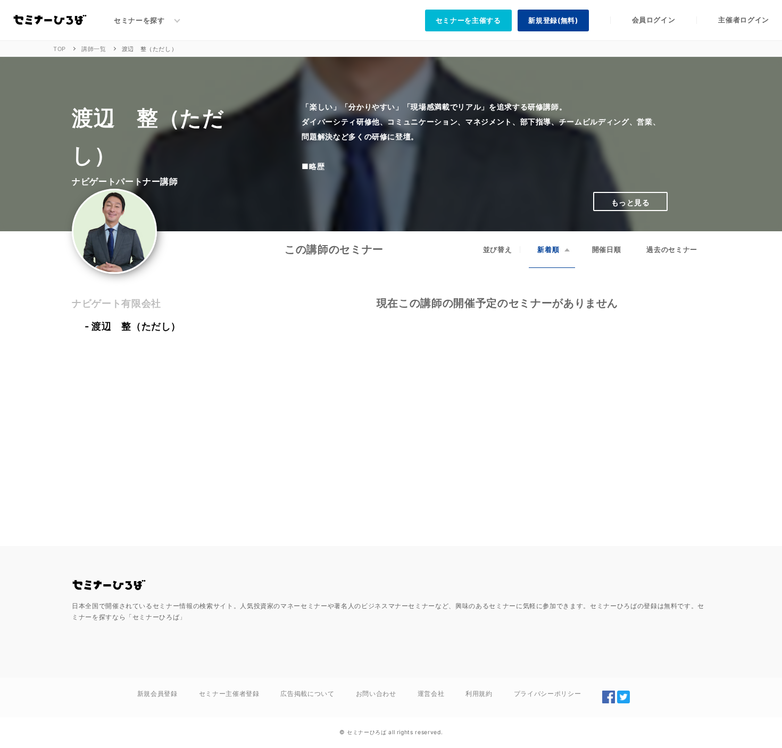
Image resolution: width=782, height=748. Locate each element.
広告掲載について (307, 693)
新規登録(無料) (553, 20)
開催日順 (606, 249)
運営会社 (431, 693)
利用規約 (479, 693)
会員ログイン (654, 19)
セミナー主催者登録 (229, 693)
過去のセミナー (671, 249)
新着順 (548, 249)
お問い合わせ (376, 693)
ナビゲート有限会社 (116, 303)
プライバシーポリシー (547, 693)
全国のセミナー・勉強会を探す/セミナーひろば (109, 585)
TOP (59, 49)
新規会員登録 (157, 693)
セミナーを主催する (468, 20)
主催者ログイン (743, 19)
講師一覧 (93, 49)
